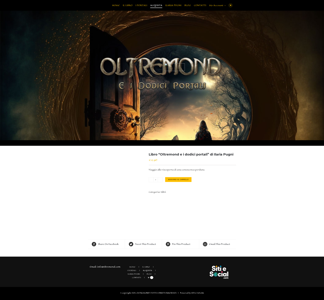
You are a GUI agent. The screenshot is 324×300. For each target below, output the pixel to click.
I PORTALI (131, 270)
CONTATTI (136, 277)
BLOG (149, 274)
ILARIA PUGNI (134, 274)
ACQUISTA (147, 270)
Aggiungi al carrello (178, 179)
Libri (163, 192)
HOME (132, 267)
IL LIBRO (146, 267)
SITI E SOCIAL (197, 293)
